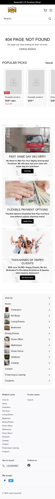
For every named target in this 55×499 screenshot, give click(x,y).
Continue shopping (27, 49)
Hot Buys (6, 411)
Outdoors (6, 437)
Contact (5, 444)
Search (30, 400)
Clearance (6, 407)
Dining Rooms (8, 422)
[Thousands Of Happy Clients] (27, 243)
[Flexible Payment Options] (27, 193)
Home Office (7, 426)
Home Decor (7, 433)
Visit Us (5, 400)
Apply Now (27, 221)
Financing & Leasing (10, 448)
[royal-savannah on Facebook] (29, 465)
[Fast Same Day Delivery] (27, 140)
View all (49, 63)
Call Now (27, 171)
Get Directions (27, 278)
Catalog (5, 441)
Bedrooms (6, 418)
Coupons (5, 452)
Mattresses (6, 429)
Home (4, 404)
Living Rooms (7, 415)
